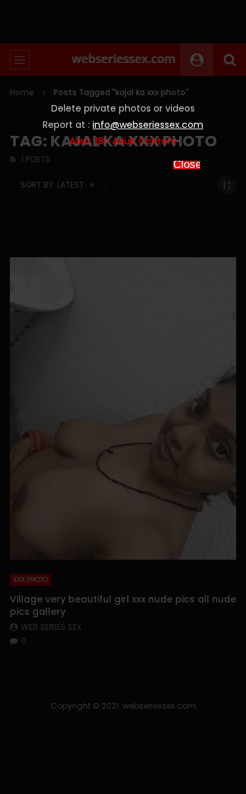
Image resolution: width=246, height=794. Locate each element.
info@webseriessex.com (147, 124)
